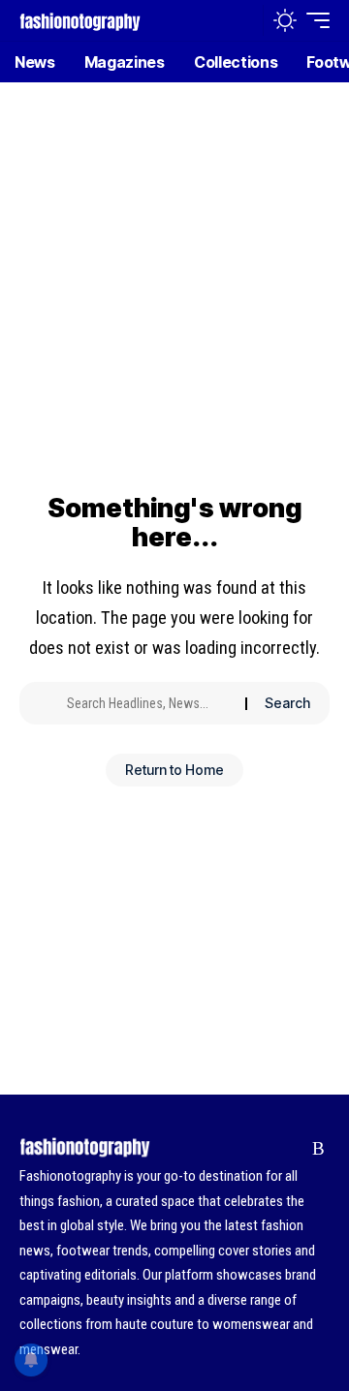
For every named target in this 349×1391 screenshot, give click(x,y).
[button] (244, 21)
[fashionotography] (80, 20)
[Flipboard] (288, 1148)
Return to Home (174, 769)
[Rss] (318, 1148)
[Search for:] (148, 703)
